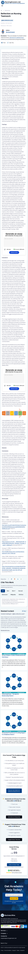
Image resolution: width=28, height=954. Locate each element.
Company (3, 933)
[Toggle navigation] (2, 5)
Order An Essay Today (14, 864)
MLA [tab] (8, 591)
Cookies (18, 950)
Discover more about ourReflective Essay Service (14, 790)
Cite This (11, 42)
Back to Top (4, 943)
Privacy (2, 950)
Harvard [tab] (20, 591)
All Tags (24, 611)
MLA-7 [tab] (13, 591)
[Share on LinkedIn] (18, 579)
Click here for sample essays (16, 37)
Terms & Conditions (7, 950)
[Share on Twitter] (11, 579)
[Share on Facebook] (8, 579)
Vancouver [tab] (5, 594)
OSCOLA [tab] (21, 594)
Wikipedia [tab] (13, 594)
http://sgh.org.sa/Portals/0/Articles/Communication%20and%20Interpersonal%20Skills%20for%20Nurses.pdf (14, 526)
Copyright (14, 950)
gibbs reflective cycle (7, 20)
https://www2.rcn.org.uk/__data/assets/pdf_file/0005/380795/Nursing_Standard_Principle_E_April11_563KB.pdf (14, 543)
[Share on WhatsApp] (21, 579)
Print (4, 42)
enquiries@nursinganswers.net (8, 938)
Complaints (22, 950)
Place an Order (14, 898)
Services (3, 930)
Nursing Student (10, 32)
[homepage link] (1, 10)
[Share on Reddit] (14, 579)
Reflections (7, 10)
